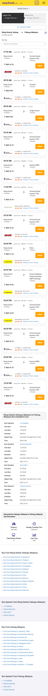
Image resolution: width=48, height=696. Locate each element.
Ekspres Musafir (26, 444)
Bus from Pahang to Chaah (13, 646)
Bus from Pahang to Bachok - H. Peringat (18, 665)
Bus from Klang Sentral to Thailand (16, 560)
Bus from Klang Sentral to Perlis (14, 575)
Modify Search (23, 9)
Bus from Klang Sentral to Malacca (16, 578)
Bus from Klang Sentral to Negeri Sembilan (18, 581)
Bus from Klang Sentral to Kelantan (16, 590)
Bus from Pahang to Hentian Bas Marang (18, 634)
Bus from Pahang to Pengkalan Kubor (17, 643)
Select (39, 66)
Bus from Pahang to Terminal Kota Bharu (18, 652)
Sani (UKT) (24, 465)
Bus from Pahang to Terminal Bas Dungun (18, 640)
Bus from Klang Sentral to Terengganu (17, 566)
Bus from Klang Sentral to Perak (15, 587)
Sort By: (4, 40)
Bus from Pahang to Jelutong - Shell (16, 631)
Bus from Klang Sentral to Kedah (15, 584)
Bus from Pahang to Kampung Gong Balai (18, 655)
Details (36, 73)
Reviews (25, 73)
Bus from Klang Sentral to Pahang (15, 572)
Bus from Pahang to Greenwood (15, 637)
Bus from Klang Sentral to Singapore (16, 557)
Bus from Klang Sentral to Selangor (16, 569)
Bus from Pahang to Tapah (13, 662)
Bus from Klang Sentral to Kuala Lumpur (18, 563)
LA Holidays (24, 423)
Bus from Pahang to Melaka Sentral (16, 649)
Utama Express (25, 486)
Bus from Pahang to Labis (12, 658)
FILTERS (25, 27)
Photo (31, 73)
